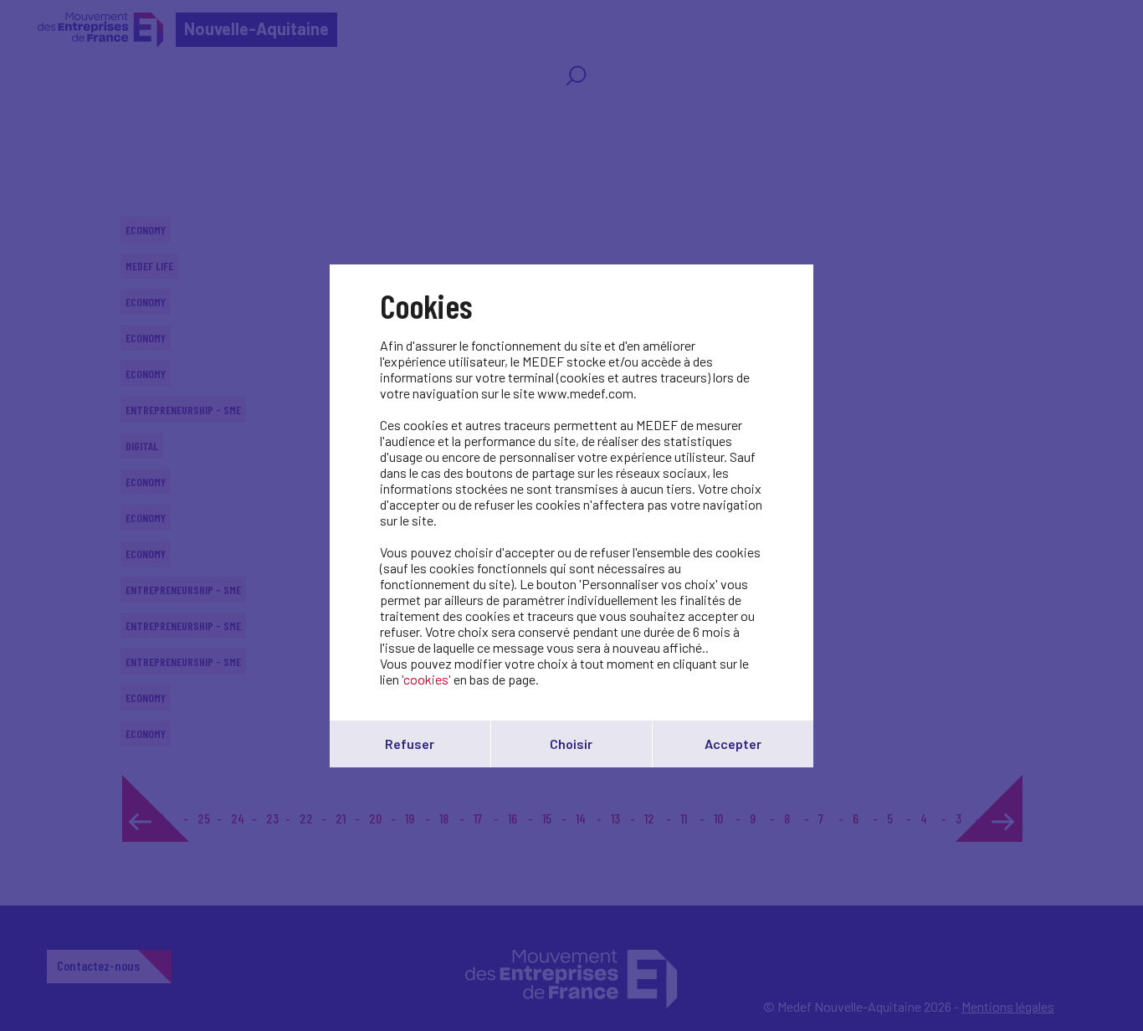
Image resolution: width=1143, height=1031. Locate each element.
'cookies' (426, 679)
